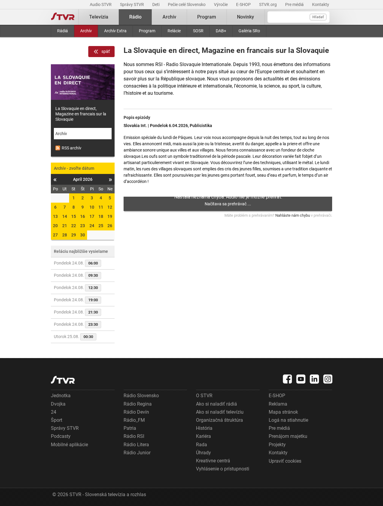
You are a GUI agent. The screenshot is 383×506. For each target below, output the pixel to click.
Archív (86, 30)
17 (91, 216)
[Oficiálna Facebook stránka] (288, 379)
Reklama (278, 404)
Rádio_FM (134, 420)
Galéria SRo (249, 30)
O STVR (204, 395)
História (204, 428)
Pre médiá (295, 4)
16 (82, 216)
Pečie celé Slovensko (187, 4)
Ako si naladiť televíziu (220, 412)
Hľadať (318, 17)
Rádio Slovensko (141, 395)
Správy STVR (132, 4)
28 (64, 235)
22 (73, 225)
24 (91, 225)
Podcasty (61, 436)
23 (82, 225)
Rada (201, 444)
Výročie (221, 4)
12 (109, 207)
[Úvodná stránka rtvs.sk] (63, 17)
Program (147, 30)
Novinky (245, 17)
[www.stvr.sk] (63, 380)
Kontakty (320, 4)
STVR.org (268, 4)
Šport (56, 420)
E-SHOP (244, 4)
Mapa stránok (283, 412)
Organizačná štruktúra (219, 420)
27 (55, 235)
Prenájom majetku (288, 436)
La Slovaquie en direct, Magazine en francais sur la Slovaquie (80, 114)
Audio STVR (101, 4)
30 (82, 235)
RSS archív (71, 148)
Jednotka (61, 395)
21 (64, 225)
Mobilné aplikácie (69, 444)
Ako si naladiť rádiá (216, 404)
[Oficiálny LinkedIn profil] (314, 379)
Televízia (98, 17)
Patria (130, 428)
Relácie (174, 30)
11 (100, 207)
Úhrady (203, 452)
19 (109, 216)
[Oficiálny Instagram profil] (328, 379)
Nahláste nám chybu (292, 215)
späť (105, 51)
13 (55, 216)
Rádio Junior (137, 452)
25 (100, 225)
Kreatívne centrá (213, 461)
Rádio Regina (138, 404)
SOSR (198, 30)
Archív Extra (115, 30)
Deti (156, 4)
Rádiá (62, 30)
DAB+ (221, 30)
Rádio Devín (136, 412)
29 (73, 235)
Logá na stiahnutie (288, 420)
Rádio (135, 17)
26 (109, 225)
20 (55, 225)
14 (64, 216)
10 (91, 207)
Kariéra (203, 436)
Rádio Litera (136, 444)
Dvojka (58, 404)
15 (73, 216)
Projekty (277, 444)
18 (100, 216)
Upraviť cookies (285, 461)
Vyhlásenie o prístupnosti (222, 469)
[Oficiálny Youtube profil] (301, 379)
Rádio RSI (134, 436)
